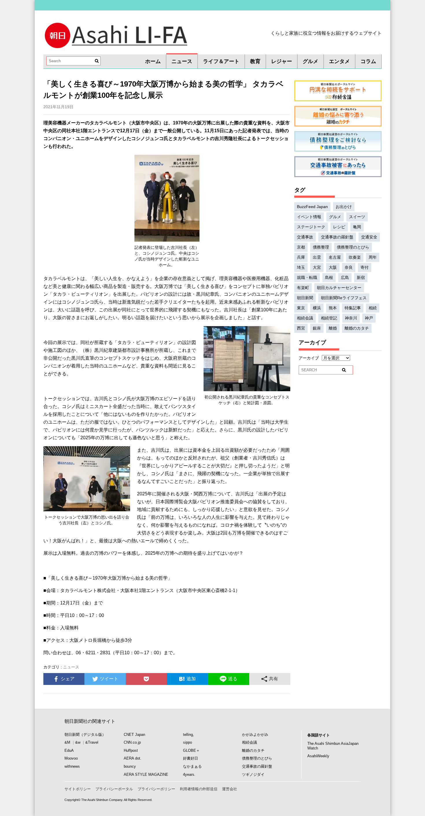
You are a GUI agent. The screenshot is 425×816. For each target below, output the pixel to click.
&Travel (91, 742)
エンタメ (339, 61)
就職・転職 (307, 277)
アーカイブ (309, 358)
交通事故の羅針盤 (337, 237)
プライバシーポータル (114, 789)
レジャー (281, 61)
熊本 (333, 308)
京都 (301, 247)
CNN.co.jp (132, 742)
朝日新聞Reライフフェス (344, 297)
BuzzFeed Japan (312, 206)
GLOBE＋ (191, 750)
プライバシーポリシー (156, 789)
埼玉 (301, 267)
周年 (373, 257)
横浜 (317, 308)
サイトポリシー (77, 789)
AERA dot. (132, 758)
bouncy (130, 766)
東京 (301, 308)
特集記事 (353, 308)
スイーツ (357, 216)
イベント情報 (309, 216)
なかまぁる (192, 766)
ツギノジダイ (253, 774)
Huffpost (131, 750)
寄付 (365, 267)
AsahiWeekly (318, 756)
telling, (188, 734)
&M (67, 742)
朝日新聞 (305, 297)
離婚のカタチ (357, 328)
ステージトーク (311, 227)
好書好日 (190, 758)
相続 (373, 308)
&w (77, 742)
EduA (69, 750)
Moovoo (71, 758)
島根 (329, 277)
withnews (72, 766)
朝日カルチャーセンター (339, 287)
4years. (189, 774)
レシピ (339, 227)
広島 (345, 277)
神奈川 (351, 318)
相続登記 (329, 318)
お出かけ (344, 206)
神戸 (369, 318)
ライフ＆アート (221, 61)
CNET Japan (134, 734)
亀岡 (357, 227)
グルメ (310, 61)
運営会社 (229, 789)
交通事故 (305, 237)
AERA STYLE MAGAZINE (146, 774)
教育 (255, 61)
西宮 (301, 328)
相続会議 (305, 318)
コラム (368, 61)
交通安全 (369, 237)
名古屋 (335, 257)
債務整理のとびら (353, 247)
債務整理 (321, 247)
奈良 (349, 267)
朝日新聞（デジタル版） (85, 734)
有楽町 (303, 287)
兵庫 (301, 257)
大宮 (317, 267)
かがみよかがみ (255, 734)
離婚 (333, 328)
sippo (187, 742)
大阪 (333, 267)
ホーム (153, 61)
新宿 (361, 277)
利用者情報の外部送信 (198, 789)
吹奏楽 (355, 257)
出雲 (317, 257)
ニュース (181, 61)
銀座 (317, 328)
